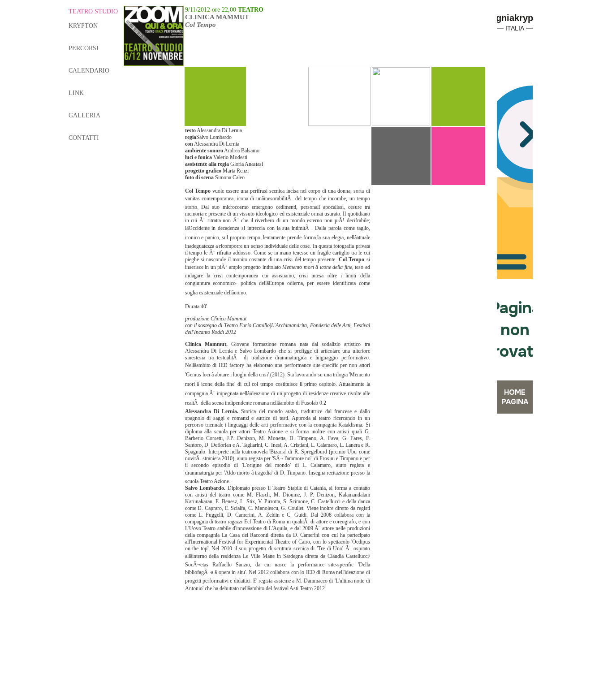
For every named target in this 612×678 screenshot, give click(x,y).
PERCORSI (84, 48)
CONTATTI (84, 137)
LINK (76, 93)
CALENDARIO (89, 70)
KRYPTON (83, 25)
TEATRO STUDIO (93, 11)
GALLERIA (84, 115)
